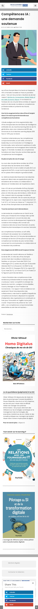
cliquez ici (21, 423)
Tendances (10, 314)
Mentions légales (11, 563)
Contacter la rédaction (13, 572)
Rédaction (18, 27)
